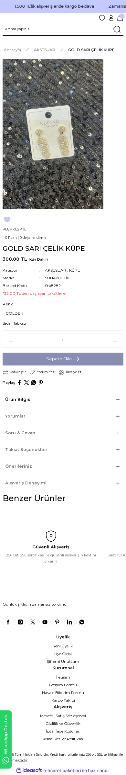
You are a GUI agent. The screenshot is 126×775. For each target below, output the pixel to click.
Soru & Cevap (20, 432)
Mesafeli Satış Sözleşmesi (63, 715)
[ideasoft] (29, 770)
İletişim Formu (63, 684)
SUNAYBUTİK (57, 277)
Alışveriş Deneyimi (26, 483)
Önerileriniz (18, 466)
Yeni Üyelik (63, 646)
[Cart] (120, 18)
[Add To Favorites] (7, 219)
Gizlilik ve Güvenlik (63, 723)
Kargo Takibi (63, 700)
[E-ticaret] (62, 770)
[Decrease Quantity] (8, 341)
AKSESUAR (55, 270)
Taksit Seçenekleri (26, 449)
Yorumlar (15, 416)
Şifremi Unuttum (63, 661)
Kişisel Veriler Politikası (63, 738)
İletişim (63, 677)
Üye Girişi (63, 653)
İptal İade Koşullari (63, 731)
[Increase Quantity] (117, 341)
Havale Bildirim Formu (63, 692)
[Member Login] (111, 18)
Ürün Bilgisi (18, 399)
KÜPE (74, 270)
